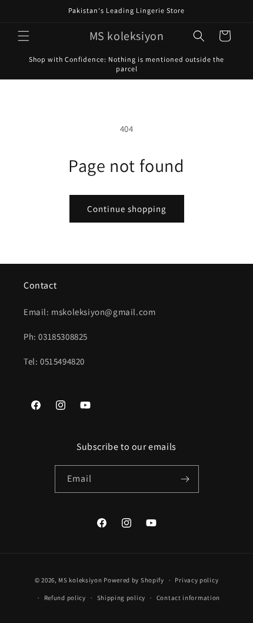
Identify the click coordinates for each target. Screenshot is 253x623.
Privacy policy (196, 580)
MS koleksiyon (80, 580)
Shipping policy (121, 598)
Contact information (188, 598)
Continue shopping (127, 208)
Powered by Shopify (134, 580)
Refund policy (65, 598)
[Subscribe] (185, 479)
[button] (23, 36)
